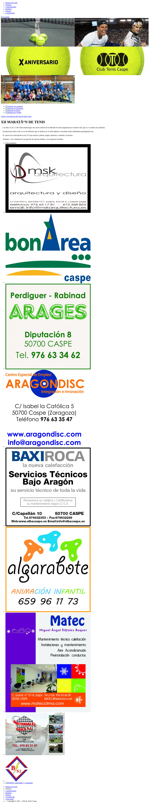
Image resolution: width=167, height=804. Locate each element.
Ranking (8, 9)
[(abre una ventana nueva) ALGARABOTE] (48, 612)
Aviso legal (9, 799)
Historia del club (11, 3)
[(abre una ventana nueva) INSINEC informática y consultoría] (19, 783)
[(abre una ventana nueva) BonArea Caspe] (48, 283)
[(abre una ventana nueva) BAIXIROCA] (48, 526)
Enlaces (8, 11)
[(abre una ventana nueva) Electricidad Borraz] (16, 781)
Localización (10, 13)
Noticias (8, 5)
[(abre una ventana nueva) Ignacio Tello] (48, 212)
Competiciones (10, 7)
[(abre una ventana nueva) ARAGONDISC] (48, 446)
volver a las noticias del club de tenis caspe (16, 116)
